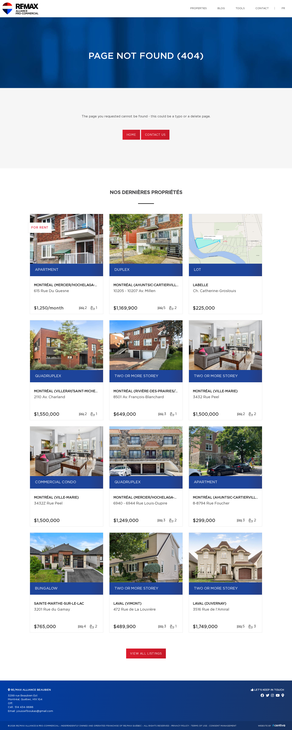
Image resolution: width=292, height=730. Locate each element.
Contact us (155, 135)
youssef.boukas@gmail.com (34, 711)
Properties (198, 8)
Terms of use (199, 726)
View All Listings (146, 653)
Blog (221, 8)
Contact (262, 8)
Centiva (279, 725)
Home (131, 135)
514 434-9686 (24, 707)
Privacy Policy (180, 726)
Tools (240, 8)
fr (283, 8)
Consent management (222, 726)
